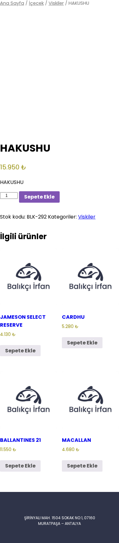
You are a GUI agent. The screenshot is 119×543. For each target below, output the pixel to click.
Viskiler (56, 3)
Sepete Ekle (39, 196)
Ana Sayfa (12, 3)
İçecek (36, 3)
